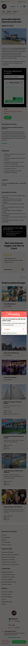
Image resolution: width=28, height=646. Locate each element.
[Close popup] (25, 313)
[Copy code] (23, 329)
